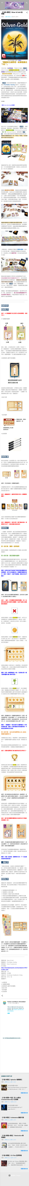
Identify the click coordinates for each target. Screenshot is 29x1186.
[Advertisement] (14, 1056)
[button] (27, 13)
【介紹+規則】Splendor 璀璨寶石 (11, 1079)
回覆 (8, 1013)
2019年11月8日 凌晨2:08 (13, 1003)
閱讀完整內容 (24, 1093)
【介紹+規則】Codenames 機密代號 (12, 1117)
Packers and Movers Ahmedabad (16, 1001)
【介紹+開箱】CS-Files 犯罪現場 (11, 1155)
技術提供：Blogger (15, 1175)
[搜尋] (27, 3)
